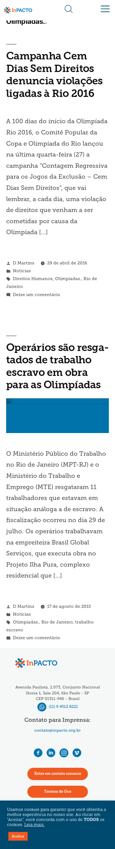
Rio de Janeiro (57, 622)
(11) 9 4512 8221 (63, 706)
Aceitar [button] (18, 836)
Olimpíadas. (68, 278)
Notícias (22, 270)
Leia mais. (34, 825)
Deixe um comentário (36, 294)
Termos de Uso (57, 792)
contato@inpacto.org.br (57, 730)
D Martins (23, 263)
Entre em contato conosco (57, 774)
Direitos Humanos (33, 278)
